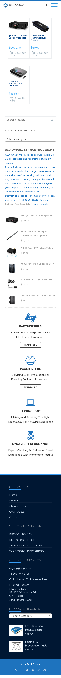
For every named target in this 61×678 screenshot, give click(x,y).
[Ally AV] (14, 5)
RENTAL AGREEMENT (22, 540)
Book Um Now (18, 54)
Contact (14, 517)
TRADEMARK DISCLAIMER (27, 551)
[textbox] (30, 139)
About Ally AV (17, 506)
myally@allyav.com (21, 568)
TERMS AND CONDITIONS (26, 545)
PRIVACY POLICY (20, 534)
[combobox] (30, 139)
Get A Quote (16, 511)
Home (13, 494)
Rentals (13, 500)
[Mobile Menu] (54, 5)
